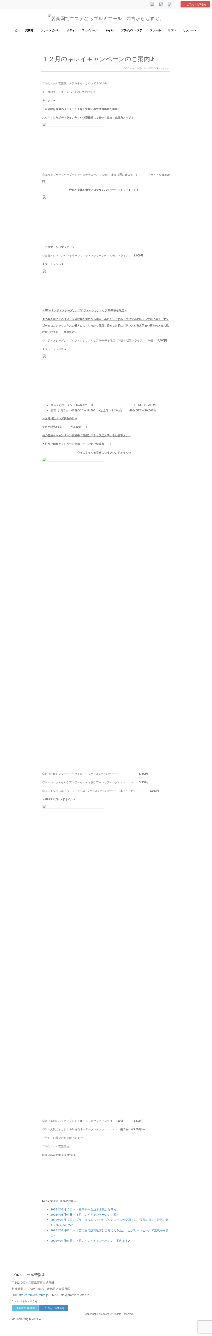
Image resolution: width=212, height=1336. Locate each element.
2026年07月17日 (61, 1220)
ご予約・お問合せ (196, 4)
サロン (172, 30)
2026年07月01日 (61, 1240)
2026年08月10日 (61, 1209)
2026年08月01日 (61, 1214)
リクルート (189, 30)
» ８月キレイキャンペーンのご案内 (95, 1214)
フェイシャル (90, 30)
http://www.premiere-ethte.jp (59, 1155)
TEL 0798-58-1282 (24, 1308)
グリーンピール (50, 30)
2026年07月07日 (61, 1230)
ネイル (109, 30)
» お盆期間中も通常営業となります (95, 1209)
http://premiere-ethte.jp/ (33, 1295)
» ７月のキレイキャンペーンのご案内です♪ (101, 1240)
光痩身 (29, 30)
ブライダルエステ (131, 30)
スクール (155, 30)
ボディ (71, 30)
